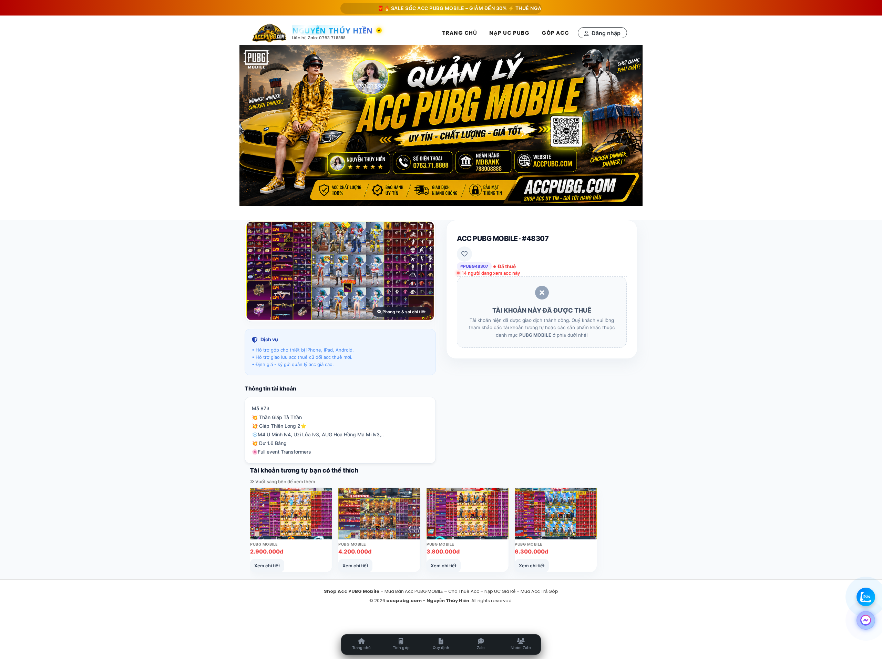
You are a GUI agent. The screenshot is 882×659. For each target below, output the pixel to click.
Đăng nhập (605, 33)
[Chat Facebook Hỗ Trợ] (866, 620)
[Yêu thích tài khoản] (464, 254)
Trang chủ (459, 33)
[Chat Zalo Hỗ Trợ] (866, 596)
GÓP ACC (555, 33)
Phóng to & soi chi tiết (403, 311)
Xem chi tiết (267, 565)
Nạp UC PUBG (509, 33)
